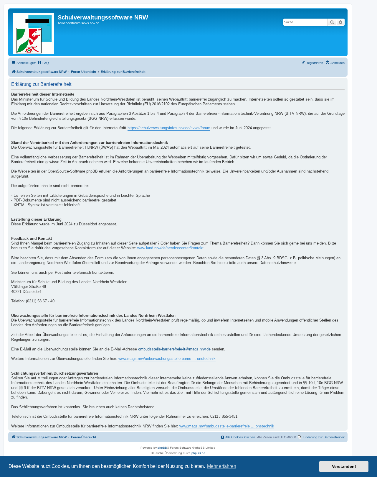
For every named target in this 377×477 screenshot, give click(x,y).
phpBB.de (198, 453)
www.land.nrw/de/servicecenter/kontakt (170, 248)
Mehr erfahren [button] (221, 466)
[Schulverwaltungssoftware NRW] (34, 32)
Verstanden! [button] (344, 466)
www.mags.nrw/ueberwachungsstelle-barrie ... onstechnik (167, 359)
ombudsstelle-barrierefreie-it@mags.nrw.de (174, 349)
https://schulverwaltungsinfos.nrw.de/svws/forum (169, 128)
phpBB (162, 447)
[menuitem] (43, 62)
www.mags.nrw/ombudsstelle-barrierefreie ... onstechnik (226, 426)
